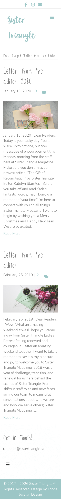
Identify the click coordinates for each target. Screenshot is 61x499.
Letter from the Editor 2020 (23, 76)
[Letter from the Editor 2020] (30, 114)
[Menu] (7, 464)
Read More (11, 233)
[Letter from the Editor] (30, 298)
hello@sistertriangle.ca (26, 448)
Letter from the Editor (23, 260)
